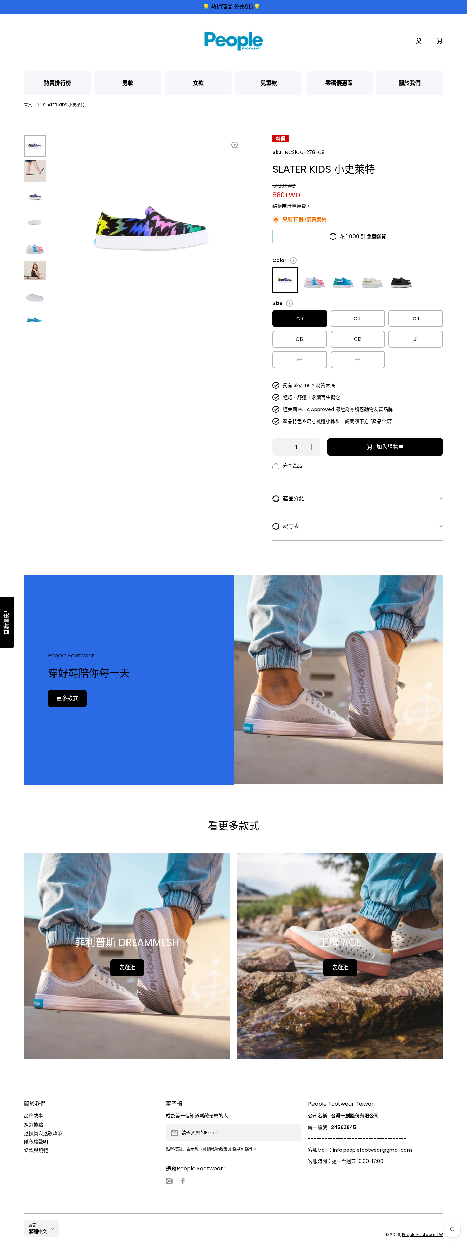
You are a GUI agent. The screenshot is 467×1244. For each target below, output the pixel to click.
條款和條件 (242, 1149)
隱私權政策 (217, 1149)
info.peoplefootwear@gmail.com (372, 1149)
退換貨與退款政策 (43, 1133)
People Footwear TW (422, 1234)
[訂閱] (292, 1132)
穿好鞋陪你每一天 (89, 673)
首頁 (28, 105)
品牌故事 (33, 1115)
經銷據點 (33, 1124)
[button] (439, 41)
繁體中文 (38, 1231)
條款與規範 (36, 1150)
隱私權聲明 (36, 1141)
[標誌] (233, 41)
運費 (301, 206)
